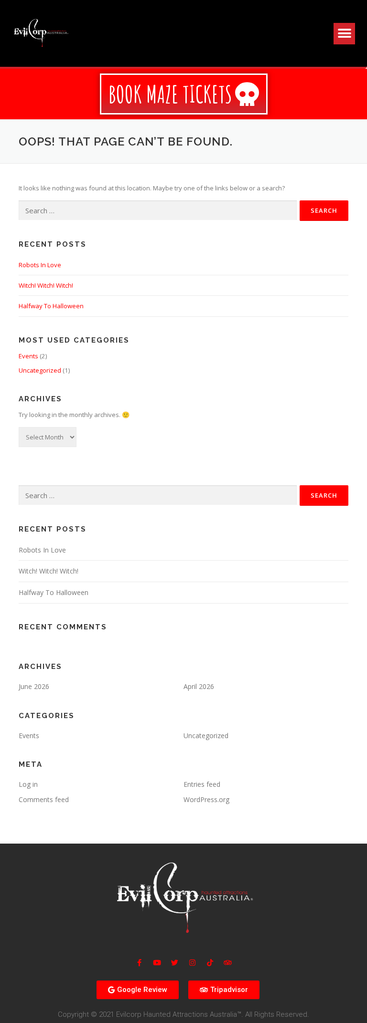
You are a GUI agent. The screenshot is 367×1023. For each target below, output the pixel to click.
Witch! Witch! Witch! (46, 285)
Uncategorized (40, 370)
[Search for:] (158, 210)
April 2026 (199, 686)
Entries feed (202, 784)
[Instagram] (192, 962)
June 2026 (34, 686)
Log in (28, 784)
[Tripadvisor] (227, 962)
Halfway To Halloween (51, 306)
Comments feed (44, 799)
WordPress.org (206, 799)
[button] (344, 33)
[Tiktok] (210, 962)
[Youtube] (157, 962)
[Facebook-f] (139, 962)
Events (28, 356)
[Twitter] (174, 962)
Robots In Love (40, 265)
